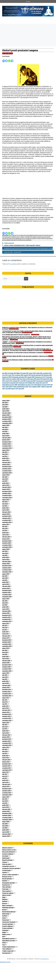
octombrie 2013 (6, 718)
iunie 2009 (5, 826)
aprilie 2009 (5, 830)
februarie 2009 (6, 834)
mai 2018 (4, 605)
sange (39, 383)
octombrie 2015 (6, 669)
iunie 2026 (5, 404)
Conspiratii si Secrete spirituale (11, 868)
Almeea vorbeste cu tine (9, 850)
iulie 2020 (4, 551)
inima (40, 379)
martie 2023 (5, 485)
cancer (32, 373)
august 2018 (5, 598)
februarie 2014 (6, 710)
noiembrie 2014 (6, 691)
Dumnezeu (6, 377)
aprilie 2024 (5, 458)
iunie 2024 (5, 454)
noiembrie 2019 (6, 567)
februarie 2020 (6, 561)
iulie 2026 (4, 402)
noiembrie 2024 (6, 444)
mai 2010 (4, 803)
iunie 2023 (5, 479)
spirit (45, 383)
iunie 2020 (5, 553)
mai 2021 (4, 530)
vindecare (37, 245)
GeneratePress (45, 958)
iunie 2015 (5, 677)
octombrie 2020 (6, 545)
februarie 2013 (6, 735)
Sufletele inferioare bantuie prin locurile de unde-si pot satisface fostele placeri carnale (28, 248)
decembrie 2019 (6, 565)
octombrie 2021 (6, 520)
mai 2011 (4, 778)
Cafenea (4, 862)
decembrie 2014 (6, 689)
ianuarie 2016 (5, 662)
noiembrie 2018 (6, 592)
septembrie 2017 (6, 621)
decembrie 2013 (6, 714)
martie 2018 (5, 609)
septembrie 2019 (6, 572)
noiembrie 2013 (6, 716)
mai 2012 (4, 753)
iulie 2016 (4, 650)
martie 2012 (5, 757)
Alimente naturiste (7, 847)
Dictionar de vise (6, 876)
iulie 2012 (4, 749)
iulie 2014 (4, 700)
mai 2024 (4, 456)
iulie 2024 (5, 452)
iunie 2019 (5, 578)
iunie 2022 (5, 504)
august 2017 (5, 623)
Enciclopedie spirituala (19, 377)
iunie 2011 (4, 776)
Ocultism (4, 916)
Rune (3, 936)
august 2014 (5, 697)
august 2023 (5, 475)
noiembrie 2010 (6, 790)
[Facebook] (3, 60)
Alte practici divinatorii (8, 852)
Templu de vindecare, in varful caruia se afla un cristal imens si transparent (23, 352)
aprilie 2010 (5, 805)
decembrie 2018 (6, 590)
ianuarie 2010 (5, 811)
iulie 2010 (4, 799)
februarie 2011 (6, 784)
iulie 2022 (4, 501)
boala (25, 373)
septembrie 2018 (6, 596)
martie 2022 (5, 510)
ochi (23, 381)
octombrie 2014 (6, 693)
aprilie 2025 (5, 433)
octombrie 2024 (6, 446)
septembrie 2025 (6, 423)
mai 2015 (4, 679)
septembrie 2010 (6, 795)
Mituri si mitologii (7, 905)
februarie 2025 (6, 437)
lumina (46, 379)
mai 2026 (4, 406)
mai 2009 (4, 828)
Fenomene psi (40, 377)
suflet (8, 386)
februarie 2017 (6, 636)
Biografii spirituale (7, 860)
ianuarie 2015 (5, 687)
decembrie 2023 (6, 466)
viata (21, 388)
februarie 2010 (6, 809)
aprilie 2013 (5, 731)
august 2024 (5, 450)
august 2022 (5, 499)
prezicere (6, 245)
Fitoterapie (5, 889)
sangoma (11, 245)
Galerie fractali (6, 895)
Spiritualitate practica (9, 385)
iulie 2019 (4, 576)
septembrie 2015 (6, 671)
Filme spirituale (6, 887)
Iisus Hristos (25, 379)
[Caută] (26, 278)
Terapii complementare (20, 386)
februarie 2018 (6, 611)
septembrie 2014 (6, 695)
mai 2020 (4, 555)
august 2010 (5, 797)
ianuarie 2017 (5, 638)
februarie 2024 (6, 462)
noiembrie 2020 (6, 543)
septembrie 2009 (7, 819)
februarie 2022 (6, 512)
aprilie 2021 (5, 532)
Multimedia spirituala (7, 907)
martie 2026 (5, 411)
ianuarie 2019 (5, 588)
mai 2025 (4, 431)
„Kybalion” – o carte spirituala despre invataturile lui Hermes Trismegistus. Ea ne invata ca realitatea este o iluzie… (27, 342)
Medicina (4, 899)
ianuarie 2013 (5, 737)
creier (11, 375)
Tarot (3, 944)
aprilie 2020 (5, 557)
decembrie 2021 (6, 516)
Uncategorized (6, 953)
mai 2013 (4, 728)
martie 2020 (5, 559)
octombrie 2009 (6, 817)
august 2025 (5, 425)
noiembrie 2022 (6, 493)
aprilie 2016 (5, 656)
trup (8, 388)
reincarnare (23, 383)
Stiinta (4, 942)
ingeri (33, 379)
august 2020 (5, 549)
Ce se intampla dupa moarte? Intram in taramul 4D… (16, 334)
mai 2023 (4, 481)
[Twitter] (6, 60)
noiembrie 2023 (6, 468)
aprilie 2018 (5, 607)
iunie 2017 (5, 627)
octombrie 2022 (6, 495)
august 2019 (5, 574)
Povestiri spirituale (7, 924)
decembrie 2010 (6, 788)
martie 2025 (5, 435)
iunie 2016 (5, 652)
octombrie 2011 (6, 768)
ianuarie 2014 (5, 712)
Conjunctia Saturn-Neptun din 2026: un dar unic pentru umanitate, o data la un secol (25, 356)
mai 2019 (4, 580)
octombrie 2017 (6, 619)
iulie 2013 (4, 724)
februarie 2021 (6, 536)
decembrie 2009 (6, 813)
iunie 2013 (5, 726)
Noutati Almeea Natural (8, 911)
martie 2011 (5, 782)
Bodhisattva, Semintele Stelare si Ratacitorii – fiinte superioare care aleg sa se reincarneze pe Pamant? (27, 328)
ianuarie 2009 (6, 836)
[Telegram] (12, 60)
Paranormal (31, 381)
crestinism (18, 375)
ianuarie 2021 (5, 539)
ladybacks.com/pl (5, 962)
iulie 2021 (4, 526)
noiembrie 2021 (6, 518)
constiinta (47, 373)
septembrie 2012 (6, 745)
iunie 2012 (5, 751)
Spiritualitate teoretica (19, 245)
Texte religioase (34, 386)
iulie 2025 (4, 427)
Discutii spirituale (37, 375)
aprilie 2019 (5, 582)
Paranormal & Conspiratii (44, 381)
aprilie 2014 (5, 706)
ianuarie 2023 (6, 489)
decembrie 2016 (6, 640)
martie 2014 (5, 708)
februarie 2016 (6, 660)
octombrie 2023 (6, 470)
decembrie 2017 (6, 615)
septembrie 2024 (7, 448)
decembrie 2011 (6, 764)
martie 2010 (5, 807)
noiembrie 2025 (6, 419)
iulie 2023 (4, 477)
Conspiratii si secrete (8, 866)
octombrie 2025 (6, 421)
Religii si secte (6, 934)
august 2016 (5, 648)
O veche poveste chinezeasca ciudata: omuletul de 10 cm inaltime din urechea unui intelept (27, 360)
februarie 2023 (6, 487)
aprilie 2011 (5, 780)
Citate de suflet (6, 864)
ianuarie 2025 (6, 439)
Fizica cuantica (6, 891)
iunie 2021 (5, 528)
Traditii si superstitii (9, 243)
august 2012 (5, 747)
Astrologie (11, 373)
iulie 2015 (4, 675)
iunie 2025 (5, 429)
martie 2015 (5, 683)
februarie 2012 (6, 759)
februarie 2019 (6, 586)
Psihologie (5, 930)
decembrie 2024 (6, 442)
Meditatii (4, 901)
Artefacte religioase (7, 854)
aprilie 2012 (5, 755)
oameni (16, 381)
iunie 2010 (5, 801)
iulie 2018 (4, 601)
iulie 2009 (4, 823)
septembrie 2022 (6, 497)
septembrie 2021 (6, 522)
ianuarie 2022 (6, 514)
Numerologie (5, 913)
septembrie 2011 (6, 770)
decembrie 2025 (6, 417)
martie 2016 (5, 658)
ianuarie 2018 (5, 613)
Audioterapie (5, 858)
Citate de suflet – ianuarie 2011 (12, 252)
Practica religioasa (7, 926)
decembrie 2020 (6, 541)
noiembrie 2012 (6, 741)
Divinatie (48, 375)
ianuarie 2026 (6, 415)
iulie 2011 (4, 774)
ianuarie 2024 (6, 464)
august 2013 (5, 722)
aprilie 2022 (5, 508)
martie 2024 (5, 460)
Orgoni (4, 918)
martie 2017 (5, 634)
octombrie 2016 (6, 644)
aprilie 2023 (5, 483)
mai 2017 (4, 629)
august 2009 (5, 821)
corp (5, 375)
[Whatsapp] (9, 60)
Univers (14, 388)
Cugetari (27, 375)
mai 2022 (4, 506)
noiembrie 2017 (6, 617)
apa (4, 373)
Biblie (19, 373)
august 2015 (5, 673)
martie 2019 (5, 584)
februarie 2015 (6, 685)
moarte (8, 381)
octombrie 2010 (6, 792)
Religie (31, 383)
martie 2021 (5, 534)
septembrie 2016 (6, 646)
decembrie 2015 (6, 665)
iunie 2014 (5, 702)
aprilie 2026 (5, 409)
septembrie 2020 (7, 547)
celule (39, 373)
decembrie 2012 (6, 739)
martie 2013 (5, 733)
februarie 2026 (6, 413)
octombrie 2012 (6, 743)
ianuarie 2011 (5, 786)
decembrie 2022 (6, 491)
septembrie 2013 (6, 720)
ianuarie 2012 (5, 762)
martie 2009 (5, 832)
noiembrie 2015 (6, 667)
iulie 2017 (4, 625)
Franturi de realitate (12, 379)
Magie (3, 897)
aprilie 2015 (5, 681)
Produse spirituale (7, 928)
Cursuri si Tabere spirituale (9, 874)
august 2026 (5, 400)
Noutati (4, 909)
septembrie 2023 (6, 473)
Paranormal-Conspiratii (10, 383)
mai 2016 (4, 654)
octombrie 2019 (6, 570)
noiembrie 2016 (6, 642)
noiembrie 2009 (6, 815)
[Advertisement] (28, 34)
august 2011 (5, 772)
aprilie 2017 (5, 631)
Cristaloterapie (6, 870)
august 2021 (5, 524)
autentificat (13, 264)
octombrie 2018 (6, 594)
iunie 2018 (5, 603)
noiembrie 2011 (6, 766)
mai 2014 (4, 704)
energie (30, 377)
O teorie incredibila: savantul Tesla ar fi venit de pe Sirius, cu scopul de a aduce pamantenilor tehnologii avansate (27, 346)
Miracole (4, 903)
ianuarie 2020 (6, 563)
